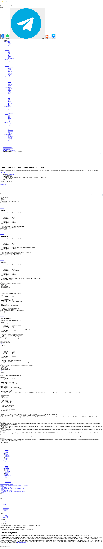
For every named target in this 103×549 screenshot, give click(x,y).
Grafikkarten (10, 79)
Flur (8, 129)
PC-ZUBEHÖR (6, 468)
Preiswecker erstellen (13, 184)
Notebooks (7, 50)
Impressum (5, 500)
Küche (9, 127)
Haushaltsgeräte (8, 134)
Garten (9, 132)
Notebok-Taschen (11, 58)
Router (9, 83)
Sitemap (4, 504)
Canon (9, 108)
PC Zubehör (7, 76)
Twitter (4, 496)
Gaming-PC (10, 68)
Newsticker (5, 510)
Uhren (6, 114)
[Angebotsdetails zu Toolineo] (5, 202)
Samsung (9, 43)
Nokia (9, 44)
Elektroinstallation (6, 149)
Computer (7, 66)
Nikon (9, 109)
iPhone (9, 42)
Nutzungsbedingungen (7, 502)
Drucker (9, 82)
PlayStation (10, 88)
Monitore (9, 81)
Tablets (6, 59)
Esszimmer (10, 125)
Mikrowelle (10, 138)
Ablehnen (7, 546)
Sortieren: (91, 194)
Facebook (5, 495)
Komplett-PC (10, 67)
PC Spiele (9, 93)
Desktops (4, 453)
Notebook (7, 461)
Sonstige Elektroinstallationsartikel (9, 150)
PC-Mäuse (10, 78)
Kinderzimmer (10, 131)
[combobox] (6, 5)
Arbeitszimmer (10, 130)
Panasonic (9, 101)
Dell (8, 54)
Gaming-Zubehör (11, 94)
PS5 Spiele (10, 91)
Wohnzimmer (10, 123)
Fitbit (9, 117)
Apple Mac (10, 74)
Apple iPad (7, 463)
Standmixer (10, 137)
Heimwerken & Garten (7, 147)
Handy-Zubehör (11, 47)
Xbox (9, 89)
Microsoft (9, 53)
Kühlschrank (10, 135)
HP (8, 55)
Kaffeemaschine (11, 142)
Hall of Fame (5, 509)
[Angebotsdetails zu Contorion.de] (7, 283)
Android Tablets (11, 65)
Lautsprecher (10, 84)
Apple (9, 52)
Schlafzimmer (10, 126)
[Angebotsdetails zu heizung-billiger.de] (9, 228)
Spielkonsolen (8, 87)
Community (5, 515)
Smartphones (7, 41)
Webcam (7, 472)
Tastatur (6, 473)
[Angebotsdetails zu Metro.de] (5, 338)
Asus (9, 51)
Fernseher (7, 95)
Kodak (9, 110)
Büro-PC (9, 69)
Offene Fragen (5, 517)
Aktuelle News (6, 508)
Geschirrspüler (10, 141)
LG (8, 100)
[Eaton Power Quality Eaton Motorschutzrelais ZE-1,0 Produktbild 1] (6, 164)
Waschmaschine (11, 140)
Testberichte (2, 172)
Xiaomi (9, 45)
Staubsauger (10, 139)
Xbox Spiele (10, 92)
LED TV (9, 102)
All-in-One (10, 71)
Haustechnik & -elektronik (8, 148)
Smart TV (9, 105)
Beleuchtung (10, 133)
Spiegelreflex (10, 113)
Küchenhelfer (10, 136)
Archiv (4, 511)
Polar (9, 119)
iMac (9, 70)
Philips (9, 99)
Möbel (6, 122)
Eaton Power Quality (10, 174)
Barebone (9, 75)
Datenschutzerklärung (21, 542)
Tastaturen (10, 77)
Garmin (9, 120)
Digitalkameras (8, 106)
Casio (9, 115)
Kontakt (4, 521)
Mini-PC (9, 72)
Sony (9, 98)
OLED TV (10, 103)
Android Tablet (8, 465)
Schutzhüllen (10, 49)
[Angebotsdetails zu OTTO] (4, 365)
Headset (6, 474)
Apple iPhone (7, 447)
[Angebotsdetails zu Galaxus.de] (6, 254)
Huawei (9, 46)
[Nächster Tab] (0, 193)
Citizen (9, 121)
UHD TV (9, 104)
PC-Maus (7, 469)
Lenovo (9, 56)
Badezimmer (10, 124)
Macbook (7, 462)
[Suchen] (0, 6)
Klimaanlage (10, 143)
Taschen (6, 466)
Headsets (9, 85)
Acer (8, 57)
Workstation (10, 73)
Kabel (9, 86)
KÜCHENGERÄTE (7, 475)
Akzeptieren (3, 546)
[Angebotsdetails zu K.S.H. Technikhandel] (10, 310)
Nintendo (9, 90)
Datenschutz (5, 501)
